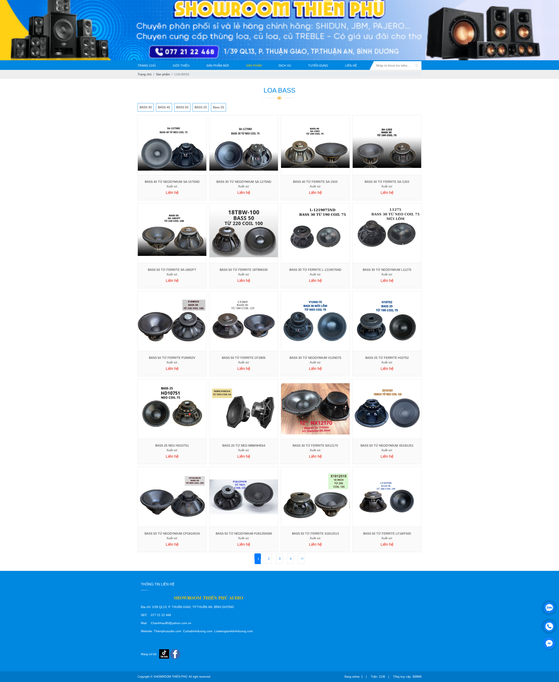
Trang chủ (147, 65)
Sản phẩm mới (217, 65)
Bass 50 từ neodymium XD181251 (387, 445)
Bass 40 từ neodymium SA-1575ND (172, 181)
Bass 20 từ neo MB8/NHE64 (243, 445)
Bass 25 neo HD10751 (172, 445)
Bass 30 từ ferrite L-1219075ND (315, 269)
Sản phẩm (254, 65)
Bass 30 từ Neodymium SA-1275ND (243, 181)
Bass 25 (218, 107)
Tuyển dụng (318, 65)
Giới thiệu (181, 65)
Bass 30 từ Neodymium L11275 (387, 269)
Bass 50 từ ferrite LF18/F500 (387, 533)
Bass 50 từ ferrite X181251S (315, 533)
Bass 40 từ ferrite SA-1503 (315, 181)
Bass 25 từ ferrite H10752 (387, 357)
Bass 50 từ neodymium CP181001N (172, 533)
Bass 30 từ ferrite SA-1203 (387, 181)
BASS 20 (201, 107)
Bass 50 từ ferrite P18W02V (172, 357)
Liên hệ (351, 65)
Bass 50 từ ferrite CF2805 (244, 357)
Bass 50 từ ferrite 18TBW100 (244, 269)
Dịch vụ (285, 65)
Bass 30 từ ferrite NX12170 (315, 445)
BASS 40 (164, 107)
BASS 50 (182, 107)
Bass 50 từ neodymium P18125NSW (244, 533)
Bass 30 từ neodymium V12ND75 (315, 357)
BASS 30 (146, 107)
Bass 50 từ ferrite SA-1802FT (172, 269)
